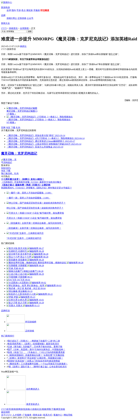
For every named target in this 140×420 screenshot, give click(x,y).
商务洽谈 (37, 415)
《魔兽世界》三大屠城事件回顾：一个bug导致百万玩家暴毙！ (38, 364)
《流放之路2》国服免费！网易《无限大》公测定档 (25, 185)
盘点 (23, 10)
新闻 (13, 409)
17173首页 (6, 409)
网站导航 (68, 415)
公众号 (30, 18)
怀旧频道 (44, 10)
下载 (13, 127)
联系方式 (47, 415)
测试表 (29, 10)
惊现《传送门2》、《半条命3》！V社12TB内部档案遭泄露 (36, 352)
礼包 (18, 127)
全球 (9, 10)
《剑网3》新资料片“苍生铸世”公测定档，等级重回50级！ (35, 358)
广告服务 (27, 415)
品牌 (3, 15)
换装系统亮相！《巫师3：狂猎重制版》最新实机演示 (33, 344)
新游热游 (5, 7)
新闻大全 (5, 23)
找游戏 (26, 409)
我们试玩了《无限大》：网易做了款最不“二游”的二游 (34, 341)
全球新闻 (24, 28)
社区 (39, 409)
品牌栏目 (5, 310)
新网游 (19, 409)
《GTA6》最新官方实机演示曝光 (45, 182)
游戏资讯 (13, 28)
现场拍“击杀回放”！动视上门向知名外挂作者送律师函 (34, 361)
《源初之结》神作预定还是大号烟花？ (53, 188)
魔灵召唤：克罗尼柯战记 (19, 153)
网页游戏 (60, 409)
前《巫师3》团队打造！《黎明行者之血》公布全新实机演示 (38, 366)
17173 (4, 28)
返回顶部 (5, 412)
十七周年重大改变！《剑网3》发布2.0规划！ (22, 179)
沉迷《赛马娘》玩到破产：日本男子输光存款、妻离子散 (35, 346)
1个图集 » (11, 114)
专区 (8, 127)
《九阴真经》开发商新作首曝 (15, 182)
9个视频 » (11, 122)
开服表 (36, 10)
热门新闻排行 (7, 336)
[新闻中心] (6, 2)
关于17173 (6, 415)
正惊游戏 (22, 18)
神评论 (23, 46)
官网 (3, 127)
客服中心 (57, 415)
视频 (44, 409)
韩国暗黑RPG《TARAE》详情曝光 (18, 188)
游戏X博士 (12, 18)
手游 (18, 10)
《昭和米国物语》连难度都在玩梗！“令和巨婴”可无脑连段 (36, 355)
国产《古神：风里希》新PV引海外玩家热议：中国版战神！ (36, 349)
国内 (13, 10)
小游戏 (33, 409)
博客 (49, 409)
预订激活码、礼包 (10, 173)
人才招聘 (16, 415)
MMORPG (6, 168)
